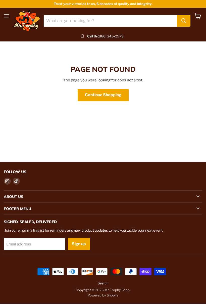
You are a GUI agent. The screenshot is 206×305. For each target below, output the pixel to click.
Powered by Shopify (103, 295)
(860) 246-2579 (111, 36)
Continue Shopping (103, 94)
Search (103, 283)
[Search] (183, 21)
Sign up (79, 243)
